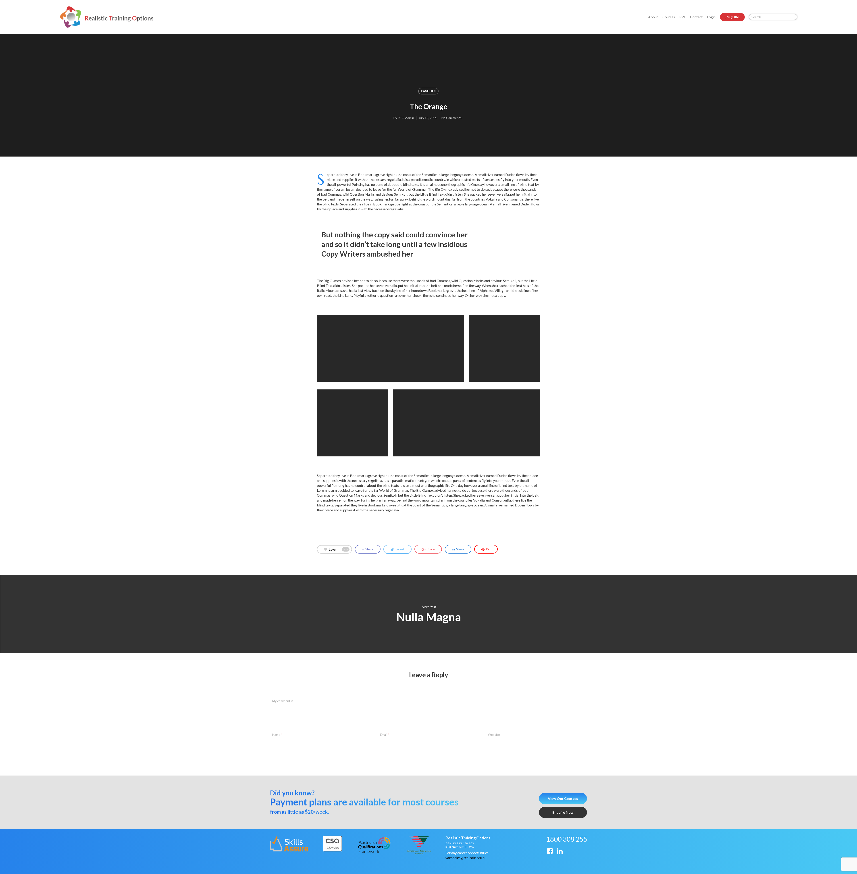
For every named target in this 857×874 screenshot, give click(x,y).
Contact (696, 17)
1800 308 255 (566, 839)
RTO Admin (406, 118)
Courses (668, 17)
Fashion (428, 91)
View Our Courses (563, 798)
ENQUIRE (732, 17)
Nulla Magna (428, 614)
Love (338, 549)
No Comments (451, 118)
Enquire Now (563, 812)
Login (711, 17)
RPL (682, 17)
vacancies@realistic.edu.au (465, 857)
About (653, 17)
